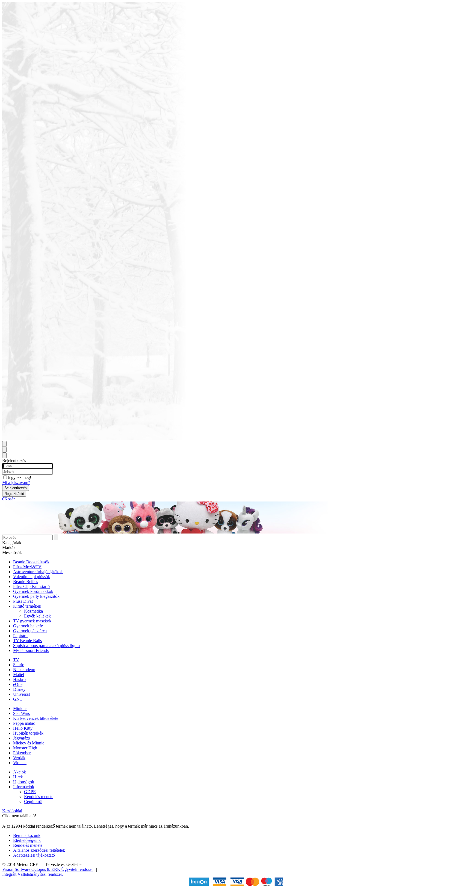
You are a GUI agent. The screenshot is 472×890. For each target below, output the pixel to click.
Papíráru (20, 635)
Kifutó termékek (27, 606)
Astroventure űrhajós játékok (38, 571)
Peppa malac (24, 723)
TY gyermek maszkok (32, 621)
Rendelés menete (38, 796)
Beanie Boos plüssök (31, 561)
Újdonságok (23, 781)
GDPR (30, 791)
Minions (20, 708)
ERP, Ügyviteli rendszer (72, 869)
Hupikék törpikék (28, 733)
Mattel (18, 674)
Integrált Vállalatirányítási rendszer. (32, 874)
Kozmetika (33, 611)
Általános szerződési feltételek (39, 850)
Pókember (22, 752)
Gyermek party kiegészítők (36, 596)
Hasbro (19, 679)
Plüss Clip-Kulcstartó (31, 586)
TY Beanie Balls (27, 640)
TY (16, 659)
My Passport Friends (31, 650)
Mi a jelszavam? (16, 482)
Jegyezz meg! (19, 477)
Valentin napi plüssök (31, 576)
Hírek (18, 777)
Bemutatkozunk (26, 835)
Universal (21, 694)
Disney (19, 689)
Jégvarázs (21, 738)
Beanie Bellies (25, 581)
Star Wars (21, 713)
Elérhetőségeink (27, 840)
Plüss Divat (23, 601)
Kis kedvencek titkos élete (35, 718)
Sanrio (18, 664)
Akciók (19, 772)
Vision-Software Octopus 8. (26, 869)
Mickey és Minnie (28, 743)
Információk (23, 786)
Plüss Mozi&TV (27, 566)
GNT (17, 699)
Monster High (25, 748)
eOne (17, 684)
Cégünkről (33, 801)
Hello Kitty (23, 728)
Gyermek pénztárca (30, 630)
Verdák (19, 757)
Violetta (19, 762)
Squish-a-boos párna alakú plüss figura (46, 645)
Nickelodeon (24, 669)
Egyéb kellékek (37, 616)
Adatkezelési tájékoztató (34, 855)
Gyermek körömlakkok (33, 591)
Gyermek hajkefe (28, 626)
